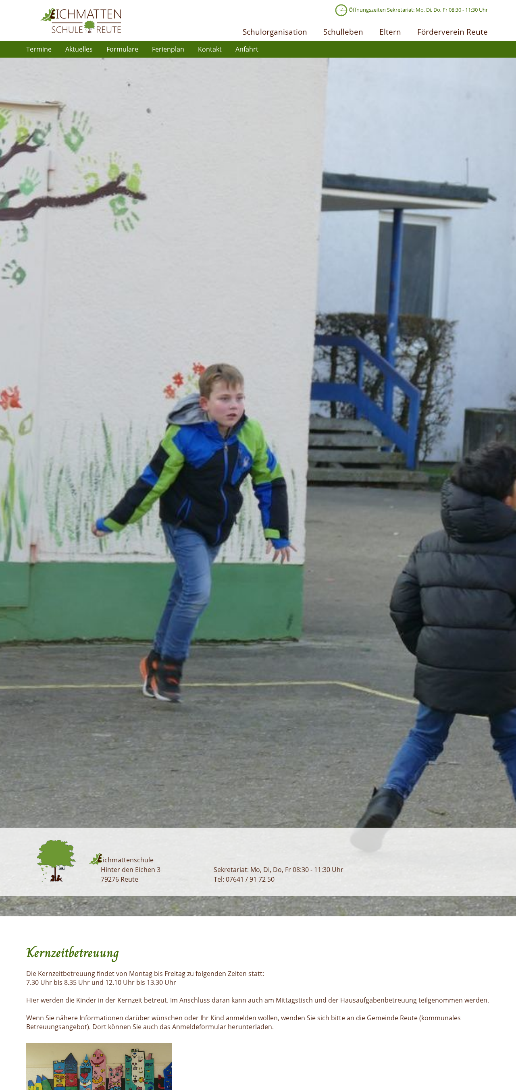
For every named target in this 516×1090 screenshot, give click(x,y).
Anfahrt (246, 49)
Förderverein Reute (452, 32)
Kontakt (210, 49)
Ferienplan (168, 49)
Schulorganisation (275, 32)
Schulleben (343, 32)
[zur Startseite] (80, 30)
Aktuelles (79, 49)
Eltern (390, 32)
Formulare (122, 49)
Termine (39, 49)
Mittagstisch (295, 1000)
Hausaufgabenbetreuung (379, 1000)
